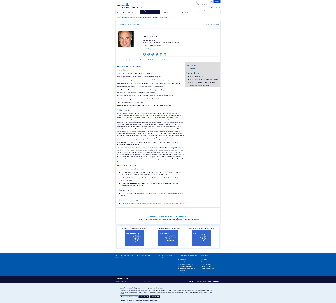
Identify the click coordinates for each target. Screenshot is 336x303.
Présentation (183, 259)
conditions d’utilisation (151, 300)
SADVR (181, 219)
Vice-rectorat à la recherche (188, 255)
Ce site (199, 4)
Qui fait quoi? (146, 281)
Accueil (118, 17)
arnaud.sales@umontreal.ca (151, 49)
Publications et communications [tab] (157, 60)
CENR (197, 219)
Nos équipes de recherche (128, 17)
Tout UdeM (205, 4)
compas (203, 271)
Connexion (190, 2)
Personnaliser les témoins (129, 297)
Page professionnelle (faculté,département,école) (148, 54)
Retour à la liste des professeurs (130, 24)
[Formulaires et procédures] (168, 238)
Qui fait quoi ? (204, 259)
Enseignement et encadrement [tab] (135, 60)
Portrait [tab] (121, 60)
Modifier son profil (213, 24)
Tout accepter (155, 296)
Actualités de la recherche (208, 268)
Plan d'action (183, 262)
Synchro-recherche (206, 264)
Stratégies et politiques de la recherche (187, 269)
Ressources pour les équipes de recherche (124, 256)
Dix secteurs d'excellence (186, 264)
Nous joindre (181, 216)
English (217, 7)
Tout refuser (144, 296)
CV (152, 54)
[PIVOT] (201, 238)
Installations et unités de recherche (165, 256)
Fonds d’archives (156, 54)
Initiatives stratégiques (186, 266)
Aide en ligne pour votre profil (162, 216)
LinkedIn (161, 54)
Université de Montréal (122, 5)
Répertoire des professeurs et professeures (147, 17)
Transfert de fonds (206, 266)
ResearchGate (144, 54)
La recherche (136, 7)
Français (210, 7)
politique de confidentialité (133, 300)
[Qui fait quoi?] (134, 238)
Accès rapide (204, 255)
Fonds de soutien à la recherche (188, 273)
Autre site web (165, 54)
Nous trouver (204, 262)
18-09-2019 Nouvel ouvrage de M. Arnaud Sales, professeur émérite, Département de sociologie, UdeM (152, 203)
